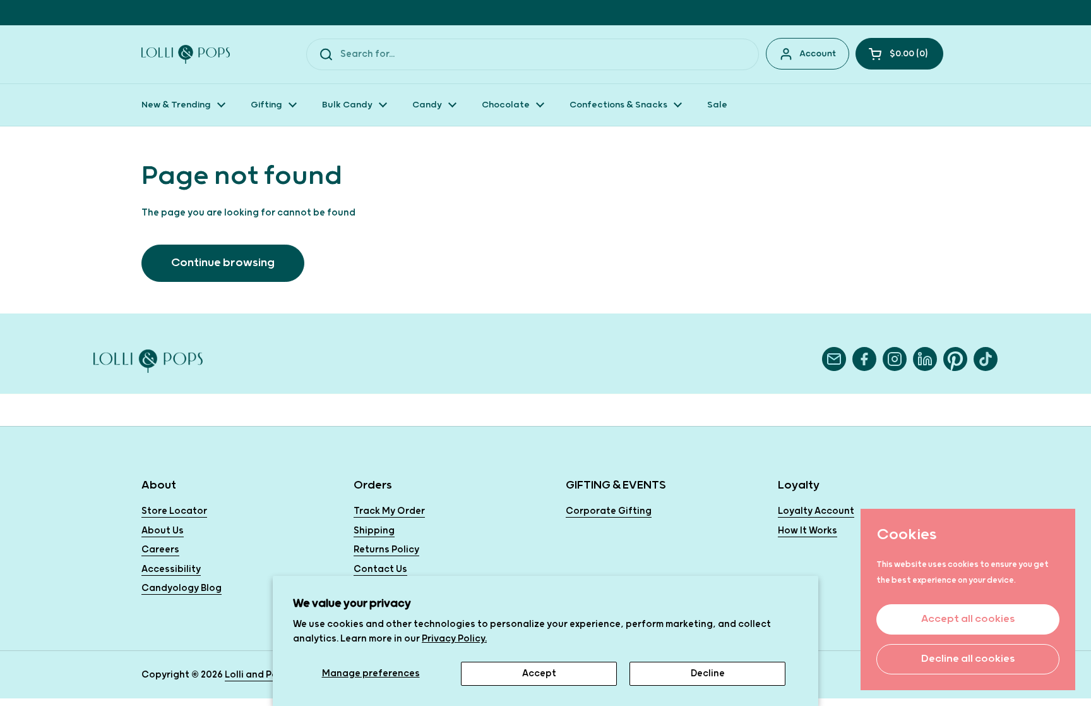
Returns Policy (386, 549)
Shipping (374, 530)
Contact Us (380, 569)
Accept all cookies (968, 619)
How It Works (807, 530)
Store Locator (174, 511)
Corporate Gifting (609, 511)
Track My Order (389, 511)
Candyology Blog (181, 588)
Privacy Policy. (454, 638)
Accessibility (171, 569)
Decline (708, 673)
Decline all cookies (968, 659)
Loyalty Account (816, 511)
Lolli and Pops (257, 674)
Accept (539, 673)
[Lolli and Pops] (185, 54)
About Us (162, 530)
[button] (899, 54)
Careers (160, 549)
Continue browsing (223, 262)
